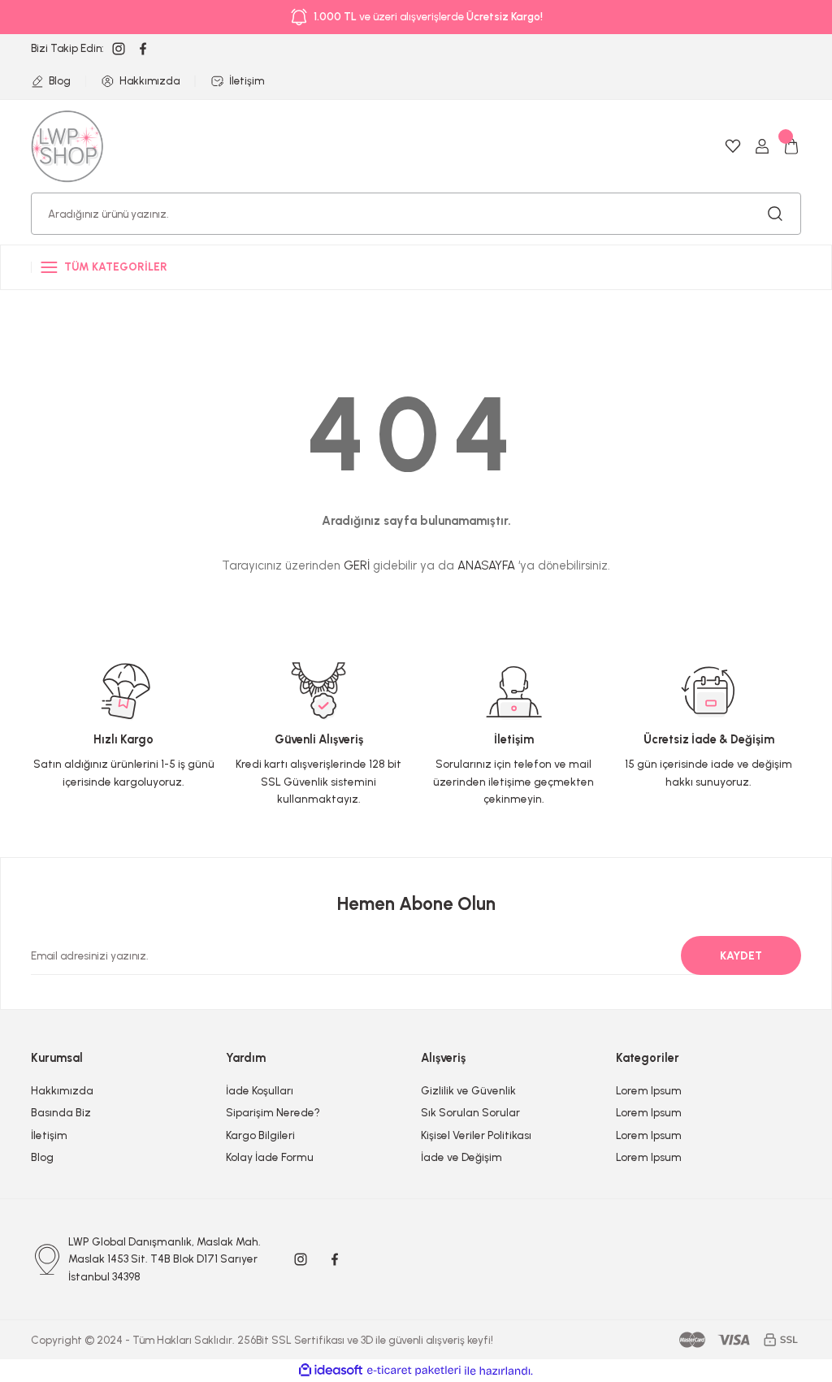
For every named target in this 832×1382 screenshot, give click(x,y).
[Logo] (67, 145)
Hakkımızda (62, 1090)
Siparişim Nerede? (273, 1112)
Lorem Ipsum (649, 1090)
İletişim (49, 1135)
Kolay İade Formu (270, 1156)
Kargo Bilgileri (260, 1135)
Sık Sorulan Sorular (470, 1112)
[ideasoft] (330, 1370)
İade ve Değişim (461, 1156)
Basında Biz (61, 1112)
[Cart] (791, 146)
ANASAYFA (486, 565)
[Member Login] (762, 146)
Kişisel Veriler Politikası (476, 1135)
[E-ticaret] (414, 1371)
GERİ (357, 565)
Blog (42, 1156)
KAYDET (741, 955)
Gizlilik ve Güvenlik (468, 1090)
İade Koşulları (259, 1090)
